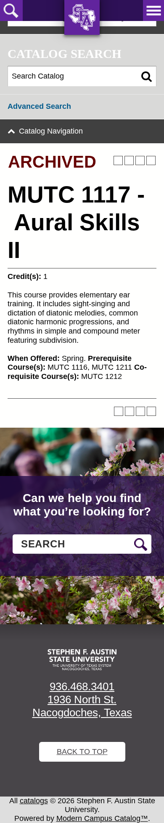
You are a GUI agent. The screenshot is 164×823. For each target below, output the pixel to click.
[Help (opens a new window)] (151, 160)
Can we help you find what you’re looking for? (82, 505)
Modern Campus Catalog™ (102, 818)
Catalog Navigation (51, 131)
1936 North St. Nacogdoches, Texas (82, 706)
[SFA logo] (82, 659)
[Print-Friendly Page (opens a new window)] (140, 160)
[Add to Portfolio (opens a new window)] (118, 160)
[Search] (146, 76)
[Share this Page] (129, 160)
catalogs (34, 801)
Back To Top (82, 751)
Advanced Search (39, 106)
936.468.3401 (82, 686)
